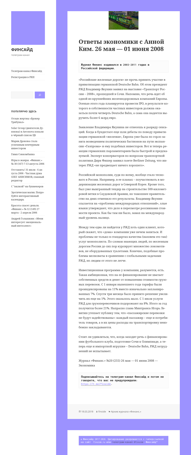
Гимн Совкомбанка (23, 154)
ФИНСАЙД (22, 49)
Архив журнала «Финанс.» (126, 411)
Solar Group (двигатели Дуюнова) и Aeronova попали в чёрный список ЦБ (27, 131)
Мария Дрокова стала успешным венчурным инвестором (25, 145)
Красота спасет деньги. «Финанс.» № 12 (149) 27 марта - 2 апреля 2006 (25, 209)
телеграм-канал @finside (127, 442)
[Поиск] (40, 95)
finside (102, 411)
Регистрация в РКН (22, 77)
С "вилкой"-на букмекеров (27, 186)
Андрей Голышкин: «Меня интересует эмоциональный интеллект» (27, 222)
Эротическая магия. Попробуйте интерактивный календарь (27, 196)
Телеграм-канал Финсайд (26, 71)
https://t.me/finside (96, 383)
